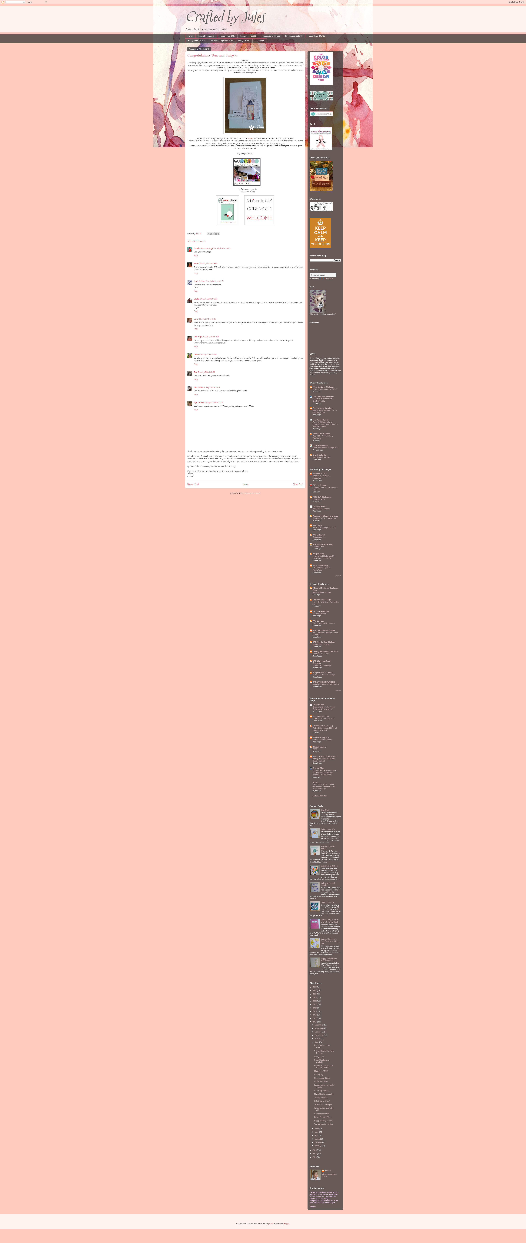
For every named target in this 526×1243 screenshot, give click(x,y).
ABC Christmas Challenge (324, 630)
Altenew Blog (318, 768)
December (319, 1025)
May (317, 1132)
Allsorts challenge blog (322, 544)
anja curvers (199, 402)
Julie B (328, 1171)
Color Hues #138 (327, 902)
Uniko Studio (318, 705)
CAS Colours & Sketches (323, 397)
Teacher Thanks (320, 1098)
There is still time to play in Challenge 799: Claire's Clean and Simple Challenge (325, 424)
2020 (315, 1008)
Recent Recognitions (206, 36)
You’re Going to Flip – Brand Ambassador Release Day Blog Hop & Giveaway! (324, 786)
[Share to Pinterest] (218, 233)
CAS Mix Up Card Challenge (324, 642)
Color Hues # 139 (328, 829)
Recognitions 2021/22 (271, 36)
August (318, 1039)
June (317, 1128)
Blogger (287, 1223)
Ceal (195, 372)
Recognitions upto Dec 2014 (222, 40)
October (318, 1032)
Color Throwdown (320, 445)
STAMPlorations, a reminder (321, 1061)
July (317, 1042)
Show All (338, 575)
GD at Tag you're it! (322, 1091)
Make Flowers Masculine (324, 1094)
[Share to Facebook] (216, 233)
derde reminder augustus (322, 592)
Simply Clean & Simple (322, 673)
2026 (315, 987)
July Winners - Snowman (322, 665)
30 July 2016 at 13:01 (210, 337)
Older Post (298, 484)
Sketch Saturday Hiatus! (322, 457)
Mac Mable (198, 387)
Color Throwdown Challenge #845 (325, 448)
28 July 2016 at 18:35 (207, 319)
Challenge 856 (318, 547)
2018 (315, 1015)
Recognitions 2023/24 (248, 36)
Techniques (259, 40)
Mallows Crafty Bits (321, 737)
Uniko (315, 782)
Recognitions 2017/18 (316, 36)
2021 (315, 1004)
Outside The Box (320, 796)
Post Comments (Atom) (250, 493)
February (318, 1142)
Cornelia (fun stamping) (203, 248)
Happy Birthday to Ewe (323, 1121)
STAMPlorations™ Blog (323, 726)
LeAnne (197, 354)
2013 (315, 1157)
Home (190, 36)
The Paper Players (320, 420)
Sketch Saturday (320, 455)
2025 (315, 991)
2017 (315, 1018)
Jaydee (196, 299)
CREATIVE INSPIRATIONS (324, 682)
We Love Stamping (321, 611)
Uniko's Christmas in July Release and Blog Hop (330, 941)
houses (251, 138)
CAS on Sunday (319, 485)
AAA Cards (317, 525)
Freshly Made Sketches (322, 408)
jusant (270, 1223)
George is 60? (319, 1057)
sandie (196, 263)
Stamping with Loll (321, 716)
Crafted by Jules (225, 16)
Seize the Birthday (320, 565)
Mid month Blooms (320, 614)
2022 (315, 1001)
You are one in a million (323, 1124)
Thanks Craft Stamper (323, 1104)
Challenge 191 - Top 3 (321, 654)
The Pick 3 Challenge (322, 600)
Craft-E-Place (199, 281)
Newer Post (193, 484)
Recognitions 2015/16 (196, 40)
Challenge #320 (319, 499)
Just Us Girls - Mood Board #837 (325, 389)
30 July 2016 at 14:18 (208, 354)
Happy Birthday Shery (323, 1117)
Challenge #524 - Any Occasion (324, 518)
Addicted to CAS (320, 474)
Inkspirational (318, 554)
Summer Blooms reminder (322, 740)
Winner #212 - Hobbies (321, 509)
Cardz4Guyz (319, 1075)
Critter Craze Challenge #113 (324, 719)
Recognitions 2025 (227, 36)
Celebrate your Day (321, 1114)
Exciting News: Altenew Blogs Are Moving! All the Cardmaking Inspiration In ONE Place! (325, 772)
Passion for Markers (321, 434)
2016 (315, 1022)
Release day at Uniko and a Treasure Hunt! (329, 921)
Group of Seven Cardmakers (325, 756)
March (317, 1139)
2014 (315, 1154)
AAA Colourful (319, 535)
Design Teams (244, 40)
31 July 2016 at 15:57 (212, 387)
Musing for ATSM (321, 1071)
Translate (329, 278)
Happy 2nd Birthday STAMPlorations (329, 960)
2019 (315, 1011)
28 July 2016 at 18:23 (208, 299)
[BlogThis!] (210, 233)
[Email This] (208, 233)
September (319, 1035)
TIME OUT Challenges (322, 497)
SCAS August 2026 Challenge (324, 675)
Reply (196, 255)
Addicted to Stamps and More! (325, 516)
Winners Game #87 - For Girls (324, 623)
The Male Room (319, 506)
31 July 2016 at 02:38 (206, 372)
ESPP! (315, 749)
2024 (315, 994)
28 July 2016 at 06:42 (214, 281)
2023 (315, 997)
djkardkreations (319, 747)
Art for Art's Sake (321, 1082)
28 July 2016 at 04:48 (208, 263)
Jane (196, 319)
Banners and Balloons (329, 866)
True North (325, 810)
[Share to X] (213, 233)
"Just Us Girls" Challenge (323, 387)
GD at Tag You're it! (322, 1101)
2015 (315, 1150)
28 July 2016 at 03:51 (221, 248)
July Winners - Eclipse (321, 644)
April (317, 1135)
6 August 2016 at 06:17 (214, 402)
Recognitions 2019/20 (293, 36)
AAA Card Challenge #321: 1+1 (324, 528)
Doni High (198, 337)
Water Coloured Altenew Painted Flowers (323, 1067)
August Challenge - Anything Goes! (326, 684)
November (319, 1028)
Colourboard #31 (319, 537)
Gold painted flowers (322, 1078)
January (318, 1146)
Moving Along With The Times (325, 651)
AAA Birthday (318, 621)
